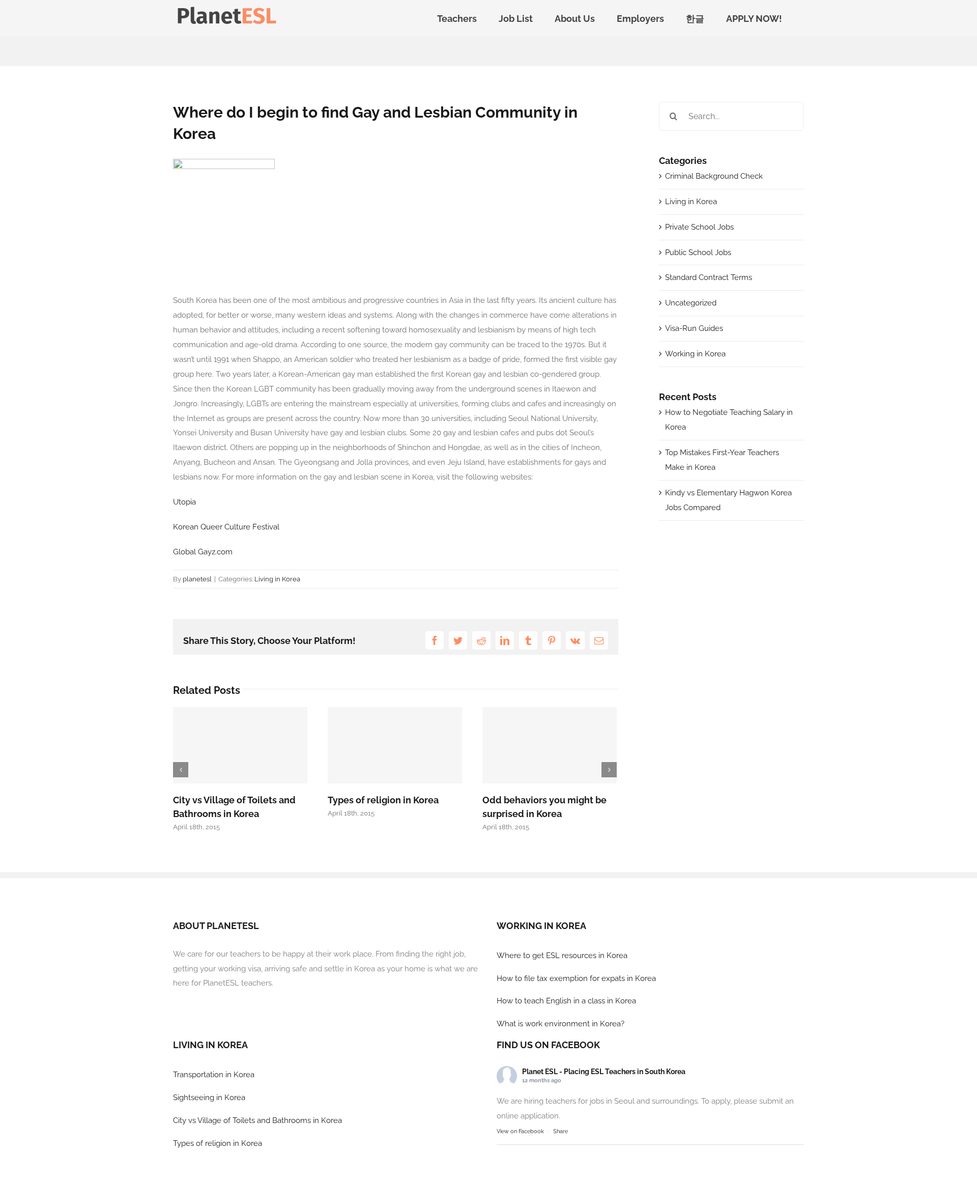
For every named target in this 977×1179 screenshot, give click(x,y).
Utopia (184, 502)
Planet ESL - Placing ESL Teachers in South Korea (603, 1072)
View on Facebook (520, 1131)
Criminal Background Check (714, 176)
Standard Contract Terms (708, 277)
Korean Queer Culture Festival (226, 526)
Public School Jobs (698, 252)
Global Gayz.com (203, 551)
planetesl (197, 579)
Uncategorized (690, 302)
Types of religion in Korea (383, 800)
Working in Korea (695, 353)
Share (560, 1131)
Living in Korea (277, 579)
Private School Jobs (699, 227)
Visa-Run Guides (694, 328)
